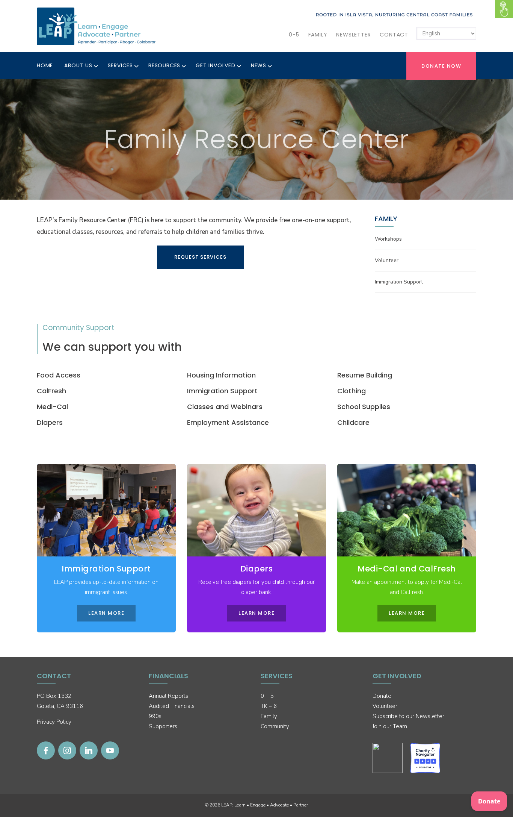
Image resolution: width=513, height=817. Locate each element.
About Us (78, 65)
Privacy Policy (54, 722)
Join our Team (390, 726)
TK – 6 (269, 706)
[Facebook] (46, 750)
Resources (164, 65)
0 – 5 (267, 696)
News (258, 65)
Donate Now (441, 66)
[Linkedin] (89, 750)
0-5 (294, 34)
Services (120, 65)
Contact (394, 34)
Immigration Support (399, 281)
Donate (382, 696)
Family (317, 34)
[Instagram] (67, 750)
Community (275, 726)
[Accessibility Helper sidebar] (504, 9)
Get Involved (215, 65)
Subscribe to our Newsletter (408, 716)
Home (45, 65)
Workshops (388, 239)
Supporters (163, 726)
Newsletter (353, 34)
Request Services (200, 257)
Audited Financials (172, 706)
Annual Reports (168, 696)
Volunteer (386, 260)
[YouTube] (110, 750)
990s (155, 716)
